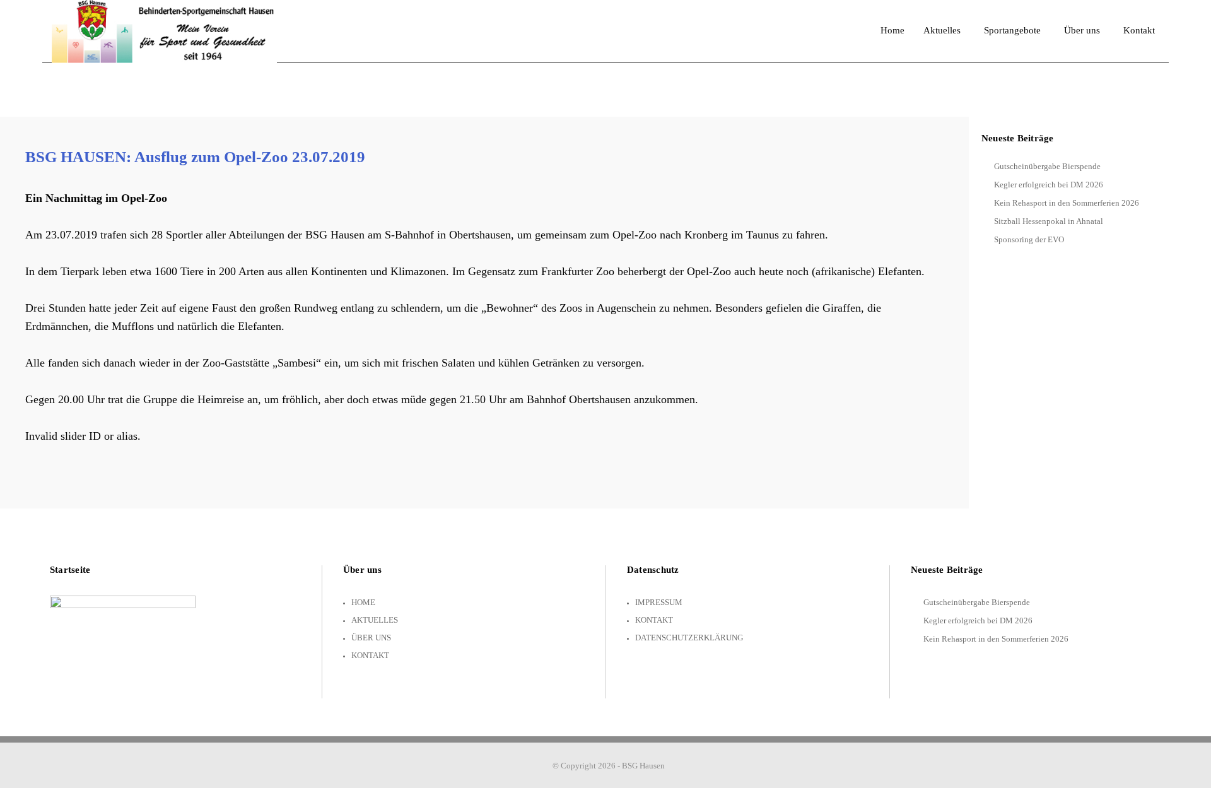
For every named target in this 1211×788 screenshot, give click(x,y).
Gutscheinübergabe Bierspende (1047, 166)
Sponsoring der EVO (1029, 239)
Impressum (658, 602)
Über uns (371, 637)
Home (363, 602)
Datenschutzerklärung (689, 637)
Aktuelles (374, 620)
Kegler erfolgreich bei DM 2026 (1048, 184)
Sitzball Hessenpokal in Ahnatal (1048, 221)
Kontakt (370, 655)
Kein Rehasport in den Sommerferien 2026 (1066, 203)
